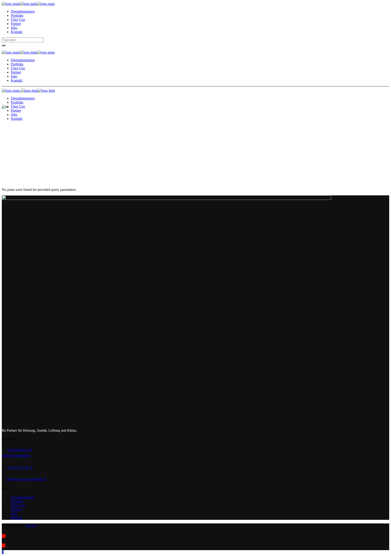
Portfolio (17, 501)
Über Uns (18, 505)
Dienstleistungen (23, 497)
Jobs (14, 514)
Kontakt (16, 518)
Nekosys (31, 525)
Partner (16, 509)
